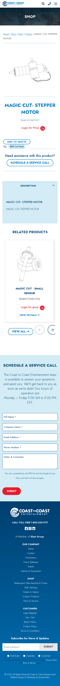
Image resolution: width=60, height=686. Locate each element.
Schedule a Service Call (30, 163)
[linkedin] (33, 528)
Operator (30, 656)
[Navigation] (55, 4)
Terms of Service (31, 478)
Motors (29, 34)
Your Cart (30, 617)
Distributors (30, 557)
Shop (13, 34)
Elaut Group (37, 536)
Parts (20, 34)
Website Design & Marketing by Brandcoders (30, 677)
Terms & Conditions (30, 631)
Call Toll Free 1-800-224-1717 (30, 522)
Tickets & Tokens (31, 592)
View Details (28, 315)
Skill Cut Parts (17, 146)
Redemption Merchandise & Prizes (30, 583)
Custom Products (31, 596)
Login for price (29, 307)
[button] (52, 330)
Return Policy (30, 622)
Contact (30, 553)
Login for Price (30, 128)
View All (19, 331)
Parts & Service (31, 601)
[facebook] (26, 528)
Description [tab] (28, 185)
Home (6, 34)
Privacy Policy (30, 626)
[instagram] (30, 528)
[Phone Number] (49, 4)
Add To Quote (16, 141)
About (31, 548)
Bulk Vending (31, 587)
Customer (45, 656)
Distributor (15, 656)
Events (31, 566)
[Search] (43, 4)
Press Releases (31, 562)
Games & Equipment (31, 571)
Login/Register (30, 613)
